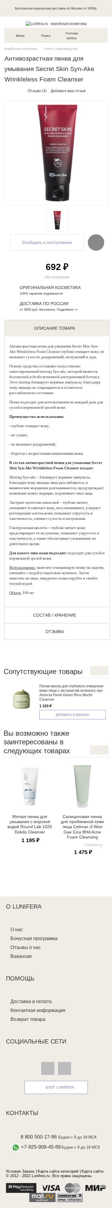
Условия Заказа (20, 1171)
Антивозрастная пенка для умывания (40, 346)
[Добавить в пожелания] (96, 242)
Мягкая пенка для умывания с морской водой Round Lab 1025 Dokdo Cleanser (29, 824)
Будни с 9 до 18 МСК (77, 1137)
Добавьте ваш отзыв (68, 91)
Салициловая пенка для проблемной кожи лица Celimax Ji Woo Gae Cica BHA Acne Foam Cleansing (82, 826)
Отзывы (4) (37, 91)
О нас (16, 929)
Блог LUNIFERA (60, 1087)
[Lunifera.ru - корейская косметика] (56, 23)
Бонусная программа (34, 938)
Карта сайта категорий (58, 1171)
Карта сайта (92, 1171)
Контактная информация (37, 1010)
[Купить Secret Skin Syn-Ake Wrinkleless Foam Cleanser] (57, 220)
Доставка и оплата (31, 1001)
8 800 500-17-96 (39, 1137)
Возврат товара (27, 1019)
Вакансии (21, 956)
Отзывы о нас (25, 947)
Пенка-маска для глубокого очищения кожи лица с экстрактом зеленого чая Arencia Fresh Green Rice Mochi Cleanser (71, 693)
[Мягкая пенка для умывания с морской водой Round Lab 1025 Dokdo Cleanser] (30, 786)
